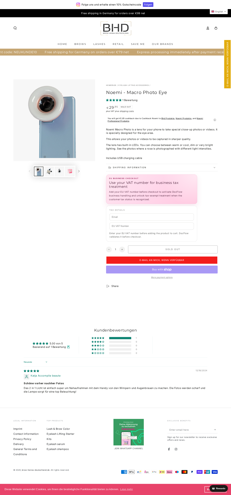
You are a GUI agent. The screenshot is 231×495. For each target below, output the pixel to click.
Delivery (18, 444)
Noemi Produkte (183, 118)
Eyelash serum (56, 444)
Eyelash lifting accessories (133, 85)
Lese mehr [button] (126, 489)
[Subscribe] (216, 429)
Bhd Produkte (168, 118)
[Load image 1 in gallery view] (38, 171)
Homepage (111, 85)
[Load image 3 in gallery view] (59, 171)
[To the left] (29, 171)
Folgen (148, 4)
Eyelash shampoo (58, 449)
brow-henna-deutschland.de (36, 470)
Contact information (25, 433)
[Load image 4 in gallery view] (69, 171)
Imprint (17, 428)
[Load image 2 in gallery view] (49, 171)
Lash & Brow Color (58, 428)
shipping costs (127, 111)
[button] (227, 64)
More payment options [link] (162, 277)
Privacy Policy (22, 439)
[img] (31, 370)
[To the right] (78, 171)
